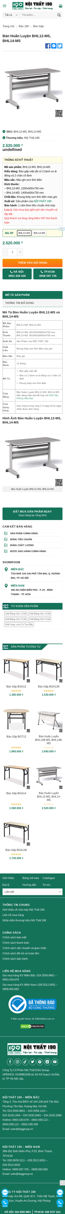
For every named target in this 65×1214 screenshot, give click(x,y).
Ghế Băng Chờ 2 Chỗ (15, 613)
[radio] (24, 232)
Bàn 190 (24, 26)
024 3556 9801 (23, 1211)
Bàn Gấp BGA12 (16, 686)
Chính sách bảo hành (15, 958)
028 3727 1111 (52, 1211)
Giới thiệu (8, 878)
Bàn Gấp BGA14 (16, 793)
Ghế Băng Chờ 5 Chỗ (39, 619)
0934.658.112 (10, 1124)
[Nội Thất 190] (32, 6)
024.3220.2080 (53, 1115)
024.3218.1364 (11, 1115)
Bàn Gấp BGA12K (49, 686)
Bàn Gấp (38, 26)
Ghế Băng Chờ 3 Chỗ (39, 613)
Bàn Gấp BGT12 (16, 736)
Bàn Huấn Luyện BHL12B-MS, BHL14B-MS (48, 740)
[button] (4, 6)
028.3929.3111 (16, 1160)
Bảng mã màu (30, 878)
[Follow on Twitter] (32, 1062)
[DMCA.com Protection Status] (32, 1026)
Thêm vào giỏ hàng (32, 262)
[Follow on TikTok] (25, 1062)
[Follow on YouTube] (55, 1062)
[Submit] (59, 15)
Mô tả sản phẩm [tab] (17, 295)
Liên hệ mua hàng (13, 915)
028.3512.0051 (47, 984)
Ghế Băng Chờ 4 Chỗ (15, 619)
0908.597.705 (20, 1169)
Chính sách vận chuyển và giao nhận (24, 948)
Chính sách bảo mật (14, 937)
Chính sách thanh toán (15, 942)
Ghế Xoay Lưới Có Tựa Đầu (19, 624)
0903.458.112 (40, 1119)
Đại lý (5, 884)
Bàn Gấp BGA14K (16, 850)
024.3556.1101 (37, 1110)
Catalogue (48, 878)
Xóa (62, 229)
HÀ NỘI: (17, 273)
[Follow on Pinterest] (39, 1062)
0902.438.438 (30, 1124)
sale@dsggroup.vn (22, 1129)
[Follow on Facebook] (10, 1062)
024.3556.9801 (45, 975)
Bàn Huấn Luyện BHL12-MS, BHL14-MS (49, 797)
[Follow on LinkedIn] (47, 1062)
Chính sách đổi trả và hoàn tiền (20, 953)
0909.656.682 (10, 989)
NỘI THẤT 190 (43, 201)
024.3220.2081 (32, 1115)
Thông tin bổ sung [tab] (19, 303)
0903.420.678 (10, 979)
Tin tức (46, 884)
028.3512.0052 (11, 1164)
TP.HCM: (48, 273)
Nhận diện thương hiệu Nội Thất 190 (24, 920)
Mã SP (9, 232)
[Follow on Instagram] (17, 1062)
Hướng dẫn (29, 884)
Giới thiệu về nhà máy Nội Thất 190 (23, 909)
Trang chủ (8, 26)
